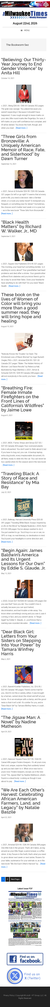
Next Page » (15, 880)
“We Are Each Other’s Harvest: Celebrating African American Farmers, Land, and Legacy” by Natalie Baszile (22, 800)
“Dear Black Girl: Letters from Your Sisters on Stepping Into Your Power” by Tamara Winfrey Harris (21, 642)
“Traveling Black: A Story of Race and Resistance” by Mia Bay (20, 480)
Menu (27, 30)
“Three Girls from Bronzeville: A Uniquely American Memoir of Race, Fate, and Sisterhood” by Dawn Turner (23, 147)
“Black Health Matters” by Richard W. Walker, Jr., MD (21, 226)
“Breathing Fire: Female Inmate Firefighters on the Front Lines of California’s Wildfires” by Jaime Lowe (22, 398)
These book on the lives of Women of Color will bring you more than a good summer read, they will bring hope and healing (21, 308)
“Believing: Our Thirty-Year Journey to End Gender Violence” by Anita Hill (23, 66)
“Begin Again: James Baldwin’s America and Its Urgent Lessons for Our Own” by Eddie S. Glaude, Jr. (23, 559)
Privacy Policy (9, 995)
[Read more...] (21, 128)
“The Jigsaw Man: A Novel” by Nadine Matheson (20, 722)
